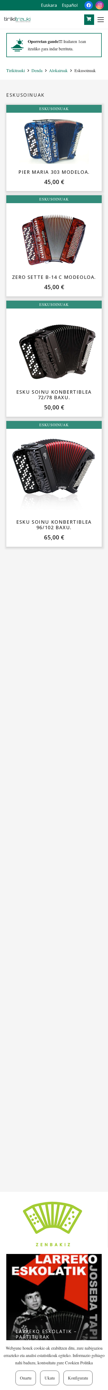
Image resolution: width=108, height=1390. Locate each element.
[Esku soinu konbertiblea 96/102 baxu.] (54, 476)
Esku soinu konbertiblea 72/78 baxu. (54, 395)
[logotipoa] (17, 19)
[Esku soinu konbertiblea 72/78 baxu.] (54, 350)
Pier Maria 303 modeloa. (54, 172)
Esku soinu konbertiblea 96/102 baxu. (54, 525)
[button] (100, 20)
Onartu (25, 1378)
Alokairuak (58, 70)
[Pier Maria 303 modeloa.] (54, 141)
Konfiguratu (78, 1378)
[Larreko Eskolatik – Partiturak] (54, 1301)
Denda (36, 70)
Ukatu (50, 1378)
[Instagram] (99, 5)
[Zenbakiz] (53, 1224)
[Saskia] (88, 19)
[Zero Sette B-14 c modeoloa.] (54, 240)
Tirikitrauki (15, 70)
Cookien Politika (79, 1362)
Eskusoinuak (54, 108)
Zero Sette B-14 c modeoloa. (54, 277)
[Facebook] (88, 5)
